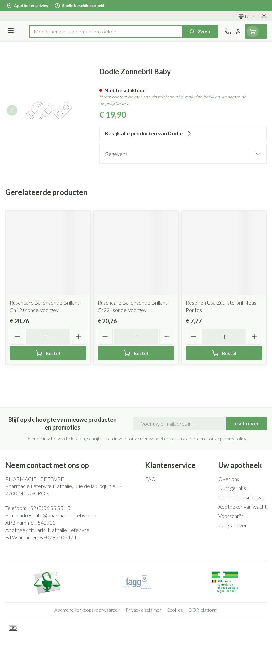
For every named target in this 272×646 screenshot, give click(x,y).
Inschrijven (246, 423)
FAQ (150, 479)
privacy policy (233, 438)
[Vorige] (12, 110)
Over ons (228, 479)
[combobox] (106, 31)
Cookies (175, 610)
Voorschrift (230, 516)
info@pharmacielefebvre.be (66, 515)
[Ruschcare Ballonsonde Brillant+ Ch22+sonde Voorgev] (136, 253)
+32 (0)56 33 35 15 (48, 508)
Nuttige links (232, 488)
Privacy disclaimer (143, 610)
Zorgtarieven (233, 525)
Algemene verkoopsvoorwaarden (87, 610)
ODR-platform (203, 610)
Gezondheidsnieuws (241, 497)
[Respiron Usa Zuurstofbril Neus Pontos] (224, 253)
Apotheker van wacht (242, 506)
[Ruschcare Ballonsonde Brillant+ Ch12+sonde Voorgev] (48, 253)
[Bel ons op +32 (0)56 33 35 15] (227, 31)
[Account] (238, 31)
